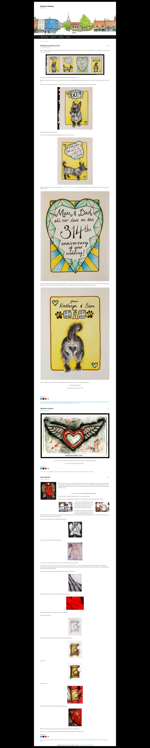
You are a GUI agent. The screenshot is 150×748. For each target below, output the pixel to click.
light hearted (91, 739)
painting (47, 403)
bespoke (55, 401)
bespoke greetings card (61, 401)
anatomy (63, 739)
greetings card (102, 401)
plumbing (95, 739)
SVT (102, 739)
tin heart (71, 471)
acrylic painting (59, 739)
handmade (107, 401)
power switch (99, 739)
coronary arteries (75, 739)
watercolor (64, 403)
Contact (68, 37)
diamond (74, 401)
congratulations (69, 401)
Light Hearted (45, 477)
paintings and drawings (50, 739)
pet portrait (58, 403)
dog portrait (90, 401)
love (59, 471)
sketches (44, 471)
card (66, 401)
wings (87, 471)
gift (99, 401)
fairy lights (80, 739)
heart (41, 403)
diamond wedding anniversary (81, 401)
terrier (61, 403)
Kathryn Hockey (47, 6)
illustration (44, 403)
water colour (84, 471)
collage (71, 739)
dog (86, 401)
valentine (74, 471)
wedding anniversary (70, 403)
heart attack (87, 739)
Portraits (49, 401)
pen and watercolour (52, 403)
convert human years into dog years (70, 187)
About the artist (44, 37)
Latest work (53, 37)
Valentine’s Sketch (46, 408)
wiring (104, 739)
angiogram (67, 739)
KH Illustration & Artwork (86, 745)
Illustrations (45, 401)
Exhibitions (61, 37)
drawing (97, 401)
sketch (68, 471)
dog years (93, 401)
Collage (44, 739)
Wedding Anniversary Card (50, 46)
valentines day (79, 471)
